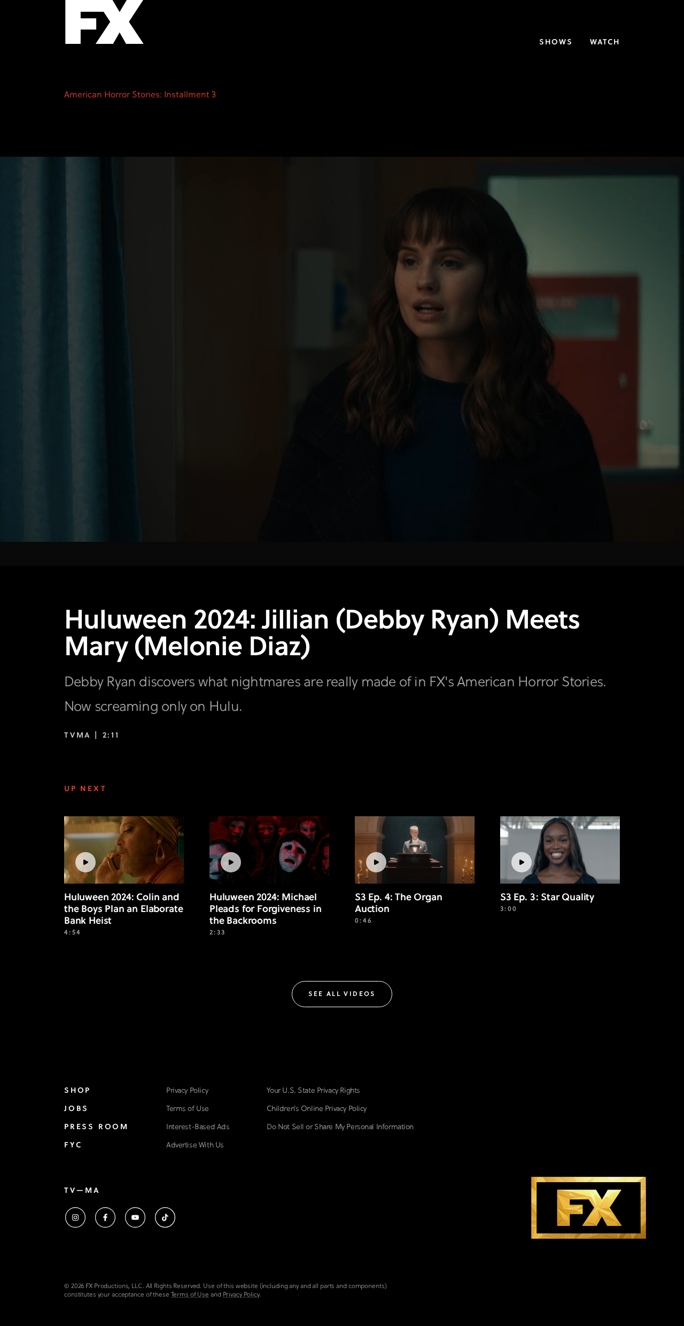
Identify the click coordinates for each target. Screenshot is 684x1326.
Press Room (96, 1127)
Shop (77, 1091)
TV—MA (82, 1191)
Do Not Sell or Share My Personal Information (340, 1127)
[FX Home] (104, 26)
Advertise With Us (195, 1145)
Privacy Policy (187, 1091)
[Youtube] (135, 1217)
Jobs (76, 1109)
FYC (73, 1145)
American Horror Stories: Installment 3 (140, 95)
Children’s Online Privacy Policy (317, 1109)
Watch (605, 43)
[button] (342, 994)
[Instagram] (75, 1217)
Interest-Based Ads (197, 1127)
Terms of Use (187, 1109)
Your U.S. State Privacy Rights (313, 1091)
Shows (556, 43)
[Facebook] (105, 1217)
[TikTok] (165, 1217)
